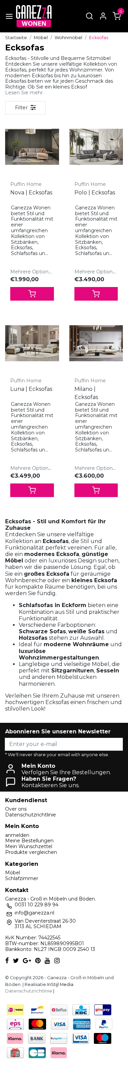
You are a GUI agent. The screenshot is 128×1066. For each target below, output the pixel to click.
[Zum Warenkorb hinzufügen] (32, 294)
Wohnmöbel (68, 37)
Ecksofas (98, 37)
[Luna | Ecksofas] (32, 343)
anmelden (17, 835)
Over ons (16, 809)
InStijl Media (59, 984)
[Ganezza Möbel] (34, 16)
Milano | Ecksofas (86, 393)
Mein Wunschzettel (28, 846)
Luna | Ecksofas (31, 389)
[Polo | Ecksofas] (96, 147)
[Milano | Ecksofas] (96, 343)
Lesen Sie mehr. (24, 93)
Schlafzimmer (21, 878)
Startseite (16, 37)
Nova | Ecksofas (31, 192)
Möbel (41, 37)
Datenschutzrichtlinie (30, 815)
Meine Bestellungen (29, 841)
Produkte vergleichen (31, 852)
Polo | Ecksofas (94, 192)
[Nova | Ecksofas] (32, 147)
